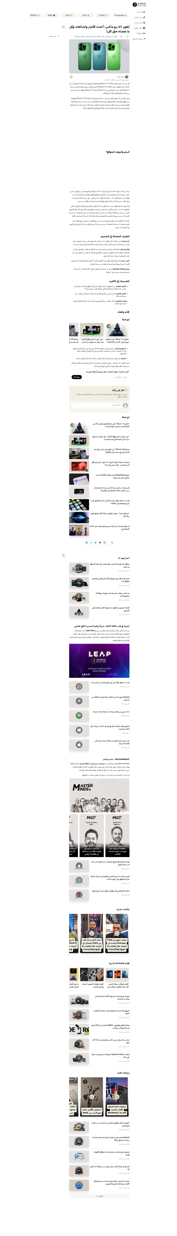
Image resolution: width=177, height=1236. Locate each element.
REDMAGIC (33, 15)
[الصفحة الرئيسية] (139, 4)
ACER (67, 15)
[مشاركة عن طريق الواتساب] (91, 542)
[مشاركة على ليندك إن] (87, 542)
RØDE (50, 15)
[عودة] (63, 27)
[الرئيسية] (127, 36)
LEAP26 (102, 15)
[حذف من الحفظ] (71, 77)
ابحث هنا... (52, 36)
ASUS (85, 15)
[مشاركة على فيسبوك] (100, 542)
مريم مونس (120, 76)
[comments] (112, 542)
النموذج (85, 775)
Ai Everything (119, 15)
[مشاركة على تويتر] (96, 542)
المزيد (101, 1196)
